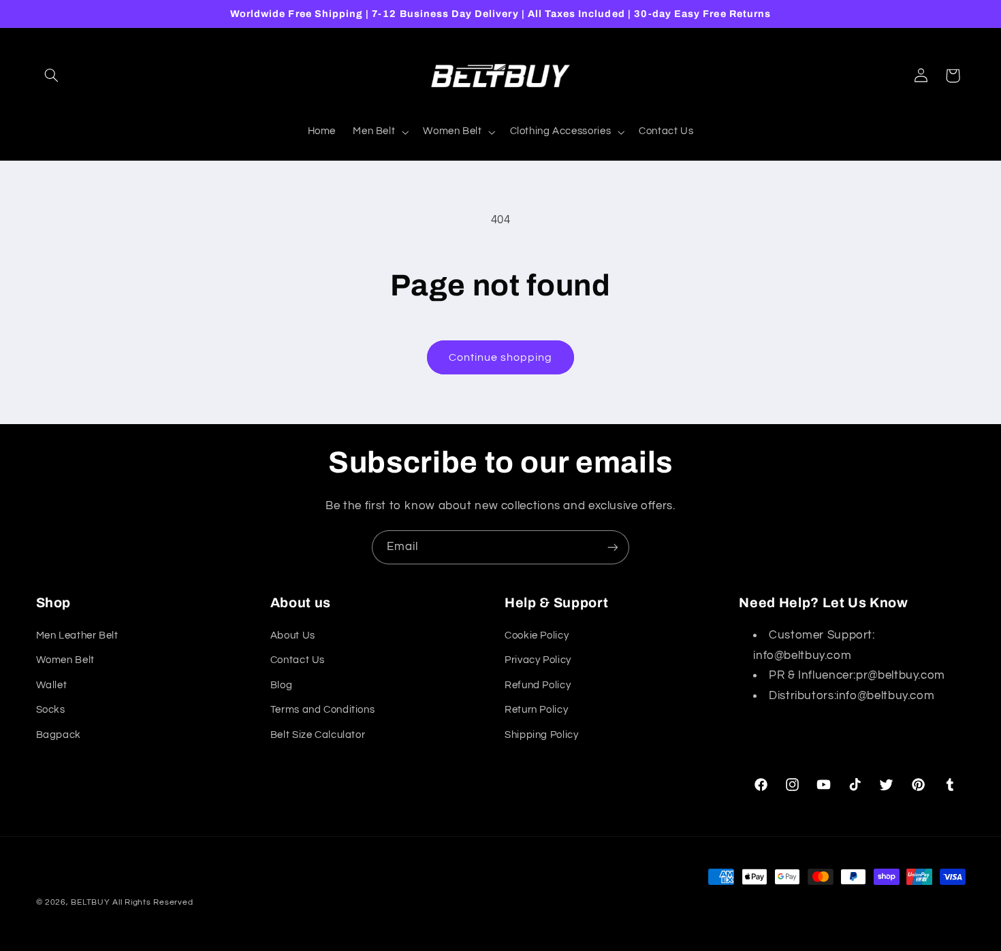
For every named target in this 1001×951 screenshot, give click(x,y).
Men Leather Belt (77, 635)
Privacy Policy (538, 660)
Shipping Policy (541, 735)
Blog (281, 685)
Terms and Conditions (322, 710)
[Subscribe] (613, 547)
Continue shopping (501, 357)
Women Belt (65, 660)
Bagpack (58, 735)
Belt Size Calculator (318, 735)
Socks (50, 710)
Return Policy (536, 710)
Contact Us (297, 660)
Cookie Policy (537, 635)
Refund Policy (538, 685)
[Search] (51, 75)
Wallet (51, 685)
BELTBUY (90, 902)
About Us (292, 635)
